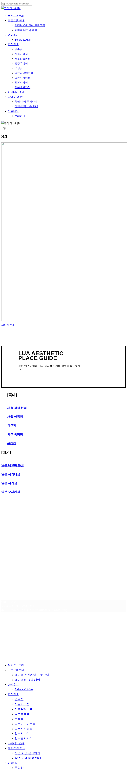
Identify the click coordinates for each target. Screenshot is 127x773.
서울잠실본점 (23, 709)
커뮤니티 (13, 762)
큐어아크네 (8, 325)
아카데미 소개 (16, 743)
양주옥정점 (22, 714)
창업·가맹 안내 (16, 748)
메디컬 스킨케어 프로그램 (32, 674)
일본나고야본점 (25, 723)
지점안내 (13, 694)
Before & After (24, 689)
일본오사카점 (23, 738)
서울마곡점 (22, 704)
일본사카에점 (23, 728)
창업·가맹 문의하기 (27, 753)
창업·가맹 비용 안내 (28, 758)
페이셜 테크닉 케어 (27, 679)
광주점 (19, 699)
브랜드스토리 (16, 665)
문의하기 (20, 767)
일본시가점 (22, 733)
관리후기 (13, 684)
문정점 (19, 719)
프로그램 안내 (16, 670)
